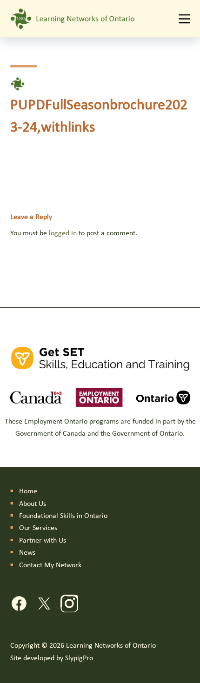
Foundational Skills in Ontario (63, 516)
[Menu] (184, 19)
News (27, 553)
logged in (63, 233)
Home (28, 491)
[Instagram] (69, 606)
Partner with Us (42, 540)
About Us (32, 504)
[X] (44, 606)
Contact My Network (50, 565)
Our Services (38, 528)
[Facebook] (19, 606)
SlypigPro (79, 658)
